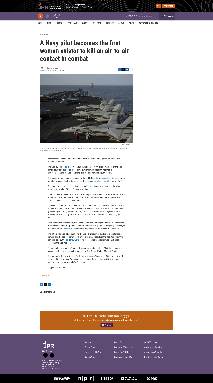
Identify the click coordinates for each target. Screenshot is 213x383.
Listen (60, 23)
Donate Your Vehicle (121, 352)
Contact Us (89, 342)
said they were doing (75, 240)
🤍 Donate (106, 325)
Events (85, 23)
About (121, 23)
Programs (72, 23)
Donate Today (119, 342)
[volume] (47, 16)
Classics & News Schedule (153, 347)
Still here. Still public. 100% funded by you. (106, 316)
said (67, 167)
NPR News (44, 35)
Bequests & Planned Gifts (123, 357)
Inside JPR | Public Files (93, 352)
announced (65, 229)
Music (50, 23)
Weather (133, 23)
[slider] (50, 16)
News (40, 23)
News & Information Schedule (154, 357)
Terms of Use (90, 347)
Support (97, 23)
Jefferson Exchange (148, 23)
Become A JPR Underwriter (124, 347)
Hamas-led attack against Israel (100, 181)
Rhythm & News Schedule (153, 352)
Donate (169, 6)
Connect (110, 23)
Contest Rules (90, 357)
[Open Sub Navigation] (44, 23)
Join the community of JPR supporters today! (121, 320)
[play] (40, 16)
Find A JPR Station (150, 342)
